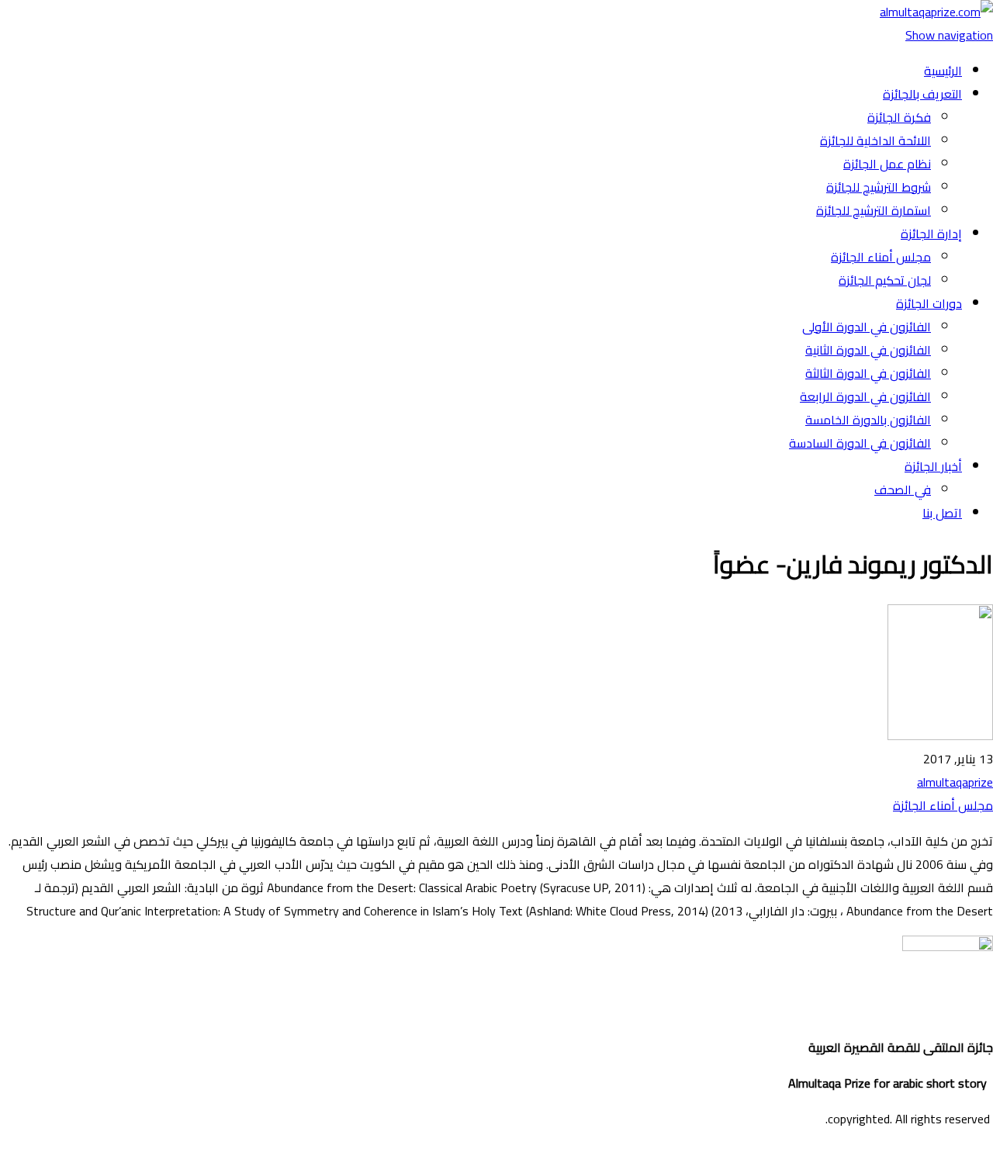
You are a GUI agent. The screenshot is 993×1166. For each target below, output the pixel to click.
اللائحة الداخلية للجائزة (875, 140)
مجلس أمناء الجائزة (881, 256)
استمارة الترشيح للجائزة (873, 210)
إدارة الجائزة (931, 233)
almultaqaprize (955, 782)
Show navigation (949, 35)
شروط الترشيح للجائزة (878, 187)
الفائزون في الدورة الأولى (866, 326)
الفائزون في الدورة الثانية (868, 350)
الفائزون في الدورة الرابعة (865, 396)
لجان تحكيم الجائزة (885, 280)
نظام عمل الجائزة (887, 163)
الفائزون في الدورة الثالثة (868, 373)
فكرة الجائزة (899, 117)
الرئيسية (943, 70)
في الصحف (902, 489)
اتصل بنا (942, 512)
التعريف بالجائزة (922, 94)
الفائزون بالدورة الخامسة (868, 419)
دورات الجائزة (929, 303)
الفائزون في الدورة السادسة (860, 443)
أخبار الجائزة (933, 466)
